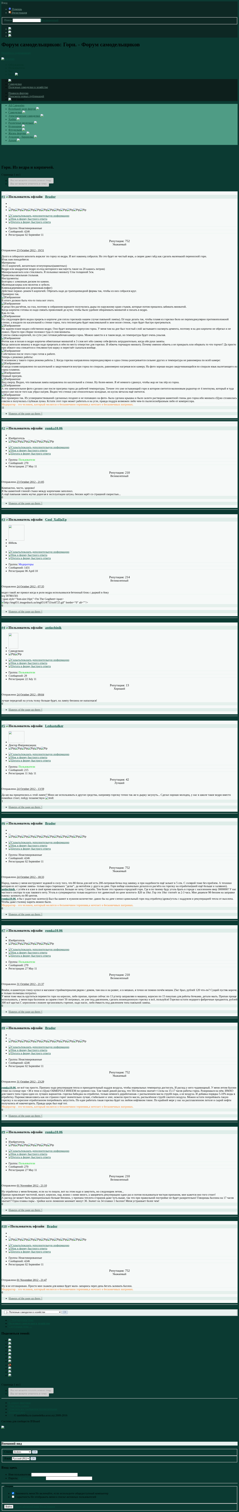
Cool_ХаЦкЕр (56, 519)
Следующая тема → (20, 1326)
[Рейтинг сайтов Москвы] (2, 1427)
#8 (3, 1028)
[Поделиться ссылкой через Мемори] (9, 1361)
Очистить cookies (18, 1405)
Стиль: (8, 1451)
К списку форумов (19, 1402)
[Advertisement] (119, 153)
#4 (3, 627)
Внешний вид (16, 1412)
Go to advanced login (26, 1506)
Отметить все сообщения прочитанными (32, 1409)
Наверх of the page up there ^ (25, 413)
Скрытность (55, 1496)
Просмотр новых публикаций (26, 96)
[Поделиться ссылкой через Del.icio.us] (9, 1354)
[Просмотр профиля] (16, 539)
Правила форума (18, 93)
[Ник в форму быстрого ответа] (28, 218)
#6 (3, 823)
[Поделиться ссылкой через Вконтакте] (9, 1358)
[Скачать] (9, 1375)
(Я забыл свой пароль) (32, 1478)
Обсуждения (15, 64)
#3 (3, 519)
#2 (3, 428)
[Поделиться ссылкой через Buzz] (9, 1351)
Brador (50, 197)
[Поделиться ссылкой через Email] (9, 1368)
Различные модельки (21, 122)
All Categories (16, 105)
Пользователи (16, 67)
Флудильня (15, 129)
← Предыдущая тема (20, 1320)
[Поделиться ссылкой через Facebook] (9, 1344)
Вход (5, 2)
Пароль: (26, 1478)
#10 (4, 1226)
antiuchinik (53, 627)
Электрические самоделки (24, 115)
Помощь (16, 9)
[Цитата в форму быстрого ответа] (30, 222)
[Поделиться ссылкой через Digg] (9, 1347)
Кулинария (15, 126)
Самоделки (15, 84)
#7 (3, 930)
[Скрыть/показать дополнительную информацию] (39, 215)
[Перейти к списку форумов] (8, 58)
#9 (3, 1132)
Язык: (7, 1458)
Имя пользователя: (19, 1474)
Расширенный (49, 20)
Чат (10, 71)
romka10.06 (54, 428)
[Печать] (9, 1372)
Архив (12, 140)
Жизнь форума (17, 133)
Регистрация (19, 12)
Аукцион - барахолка (21, 136)
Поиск (8, 20)
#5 (3, 726)
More (11, 74)
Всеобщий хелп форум (22, 108)
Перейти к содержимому (16, 52)
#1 (3, 197)
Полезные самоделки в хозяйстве (28, 87)
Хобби (12, 119)
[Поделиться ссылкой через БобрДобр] (9, 1365)
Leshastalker (54, 726)
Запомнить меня (61, 1493)
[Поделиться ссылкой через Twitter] (9, 1340)
